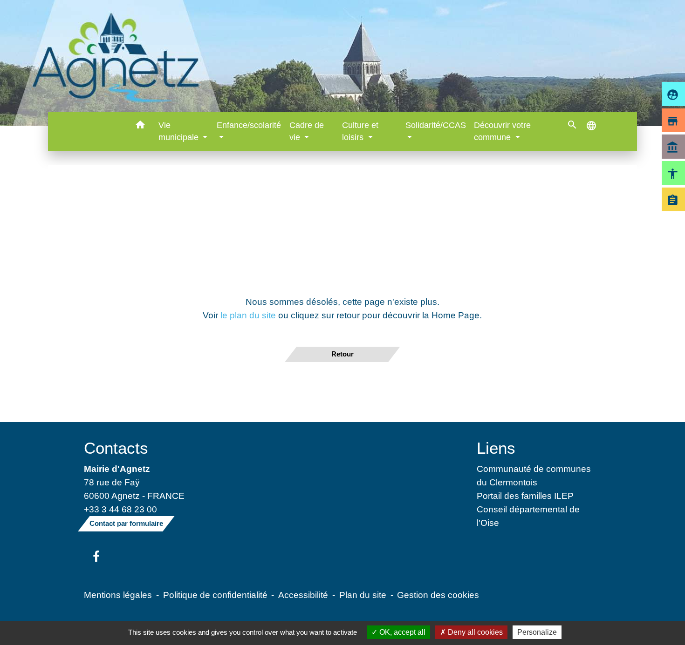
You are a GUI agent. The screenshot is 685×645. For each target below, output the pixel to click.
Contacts (116, 448)
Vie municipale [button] (179, 131)
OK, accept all (401, 632)
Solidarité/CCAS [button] (435, 125)
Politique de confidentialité (215, 595)
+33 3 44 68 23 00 (120, 509)
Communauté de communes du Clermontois (534, 475)
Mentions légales (118, 595)
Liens (496, 448)
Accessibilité (303, 595)
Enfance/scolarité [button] (249, 125)
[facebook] (96, 557)
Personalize (537, 632)
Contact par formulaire (126, 523)
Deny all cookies (474, 632)
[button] (140, 126)
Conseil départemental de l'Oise (528, 516)
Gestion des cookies (438, 595)
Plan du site (362, 595)
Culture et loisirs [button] (360, 131)
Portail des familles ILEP (525, 495)
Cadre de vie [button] (306, 131)
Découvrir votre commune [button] (502, 131)
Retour (342, 354)
